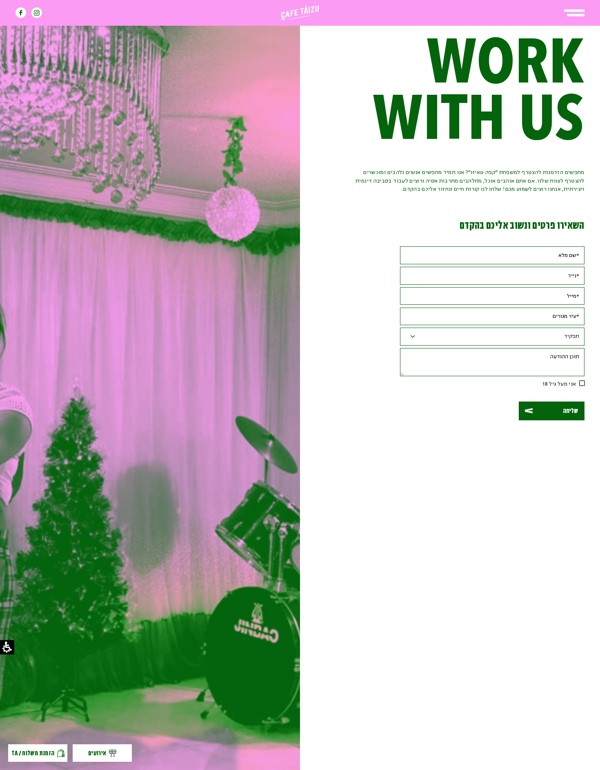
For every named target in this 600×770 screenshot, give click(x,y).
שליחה (570, 411)
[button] (574, 13)
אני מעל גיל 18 (559, 384)
